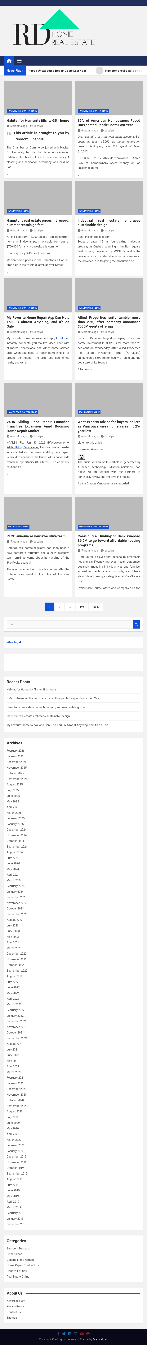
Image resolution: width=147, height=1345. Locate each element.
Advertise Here (16, 1301)
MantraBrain (100, 1339)
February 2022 (15, 1010)
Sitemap (12, 1317)
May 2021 (13, 1061)
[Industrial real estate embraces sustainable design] (109, 198)
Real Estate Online (18, 211)
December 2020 (16, 1089)
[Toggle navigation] (19, 60)
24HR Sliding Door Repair (22, 447)
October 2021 (15, 1032)
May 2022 (13, 993)
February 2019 (15, 1213)
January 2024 (15, 891)
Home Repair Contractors (22, 111)
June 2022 (13, 987)
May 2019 (13, 1196)
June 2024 (13, 863)
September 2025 (17, 779)
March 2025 (14, 812)
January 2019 (15, 1218)
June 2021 (13, 1055)
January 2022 (15, 1015)
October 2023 (15, 908)
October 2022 (15, 965)
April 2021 (13, 1066)
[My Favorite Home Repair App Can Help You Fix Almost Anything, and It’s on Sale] (38, 295)
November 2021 (17, 1027)
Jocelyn (38, 125)
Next (96, 606)
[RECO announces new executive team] (38, 514)
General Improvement (20, 1259)
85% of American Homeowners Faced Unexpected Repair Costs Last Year (53, 698)
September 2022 (17, 970)
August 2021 (15, 1044)
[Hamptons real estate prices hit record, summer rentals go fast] (38, 198)
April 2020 (13, 1134)
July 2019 (13, 1185)
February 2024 (15, 886)
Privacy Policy (15, 1306)
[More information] (81, 457)
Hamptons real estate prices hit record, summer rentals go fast (47, 707)
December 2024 (16, 829)
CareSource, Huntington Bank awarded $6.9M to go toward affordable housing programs (109, 540)
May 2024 (13, 869)
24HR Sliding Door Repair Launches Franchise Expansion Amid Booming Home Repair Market (38, 426)
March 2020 (14, 1139)
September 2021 (17, 1038)
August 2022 (15, 976)
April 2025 (13, 807)
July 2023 (13, 925)
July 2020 (13, 1117)
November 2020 (17, 1094)
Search (136, 624)
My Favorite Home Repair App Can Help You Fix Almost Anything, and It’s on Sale (38, 322)
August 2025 (15, 784)
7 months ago (18, 541)
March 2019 (14, 1207)
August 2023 (15, 920)
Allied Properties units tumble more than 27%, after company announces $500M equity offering (109, 322)
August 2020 (15, 1111)
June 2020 (13, 1122)
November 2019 (17, 1162)
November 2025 (17, 767)
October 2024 (15, 841)
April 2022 (13, 998)
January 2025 (15, 824)
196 (82, 606)
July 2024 (13, 858)
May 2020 (13, 1128)
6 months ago (18, 125)
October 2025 (15, 773)
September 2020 (17, 1106)
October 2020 (15, 1100)
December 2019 (16, 1156)
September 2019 (17, 1173)
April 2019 (13, 1201)
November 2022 (17, 959)
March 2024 (14, 880)
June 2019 (13, 1190)
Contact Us (14, 1312)
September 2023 (17, 914)
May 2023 (13, 937)
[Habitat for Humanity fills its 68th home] (38, 98)
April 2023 (13, 942)
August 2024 (15, 852)
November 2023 (17, 903)
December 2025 (16, 762)
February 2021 (15, 1077)
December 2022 (16, 953)
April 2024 (13, 874)
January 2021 (15, 1083)
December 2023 (16, 897)
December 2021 (16, 1021)
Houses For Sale (17, 1271)
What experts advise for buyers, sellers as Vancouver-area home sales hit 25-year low (109, 426)
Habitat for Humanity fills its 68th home (38, 120)
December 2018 (16, 1224)
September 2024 (17, 846)
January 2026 (15, 756)
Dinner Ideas (14, 1254)
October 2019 (15, 1168)
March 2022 (14, 1004)
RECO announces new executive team (36, 536)
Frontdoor (62, 338)
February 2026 (15, 750)
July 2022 (13, 982)
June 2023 (13, 931)
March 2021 (14, 1072)
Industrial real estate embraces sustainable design (38, 716)
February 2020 (15, 1145)
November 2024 (17, 835)
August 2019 (15, 1179)
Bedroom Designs (18, 1248)
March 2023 (14, 948)
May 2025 (13, 801)
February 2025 (15, 818)
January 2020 (15, 1151)
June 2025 (13, 795)
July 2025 (13, 790)
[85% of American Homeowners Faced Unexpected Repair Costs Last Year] (109, 98)
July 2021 (13, 1049)
